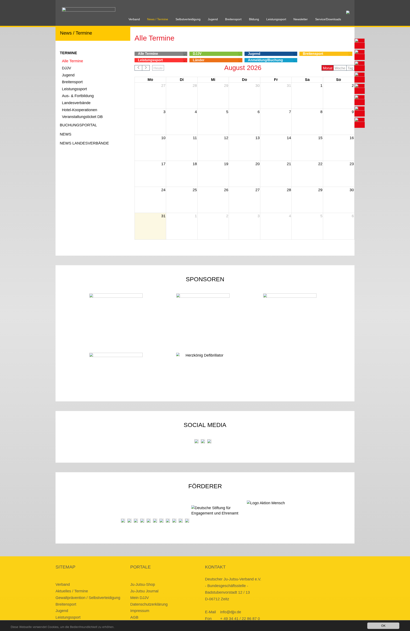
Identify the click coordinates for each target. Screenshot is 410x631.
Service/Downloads (328, 19)
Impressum (139, 611)
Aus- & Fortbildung (78, 96)
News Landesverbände (84, 143)
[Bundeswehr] (181, 521)
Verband (134, 19)
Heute (158, 68)
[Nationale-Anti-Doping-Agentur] (168, 521)
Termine (68, 53)
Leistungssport (276, 19)
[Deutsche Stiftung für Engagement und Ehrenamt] (218, 514)
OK (383, 625)
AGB (134, 617)
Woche (340, 68)
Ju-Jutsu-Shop (142, 584)
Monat (327, 68)
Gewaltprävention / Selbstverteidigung (88, 598)
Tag (350, 68)
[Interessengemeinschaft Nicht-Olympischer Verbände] (161, 521)
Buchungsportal (78, 125)
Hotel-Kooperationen (79, 110)
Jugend (213, 19)
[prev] (138, 68)
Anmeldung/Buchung (265, 60)
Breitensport (233, 19)
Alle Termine (72, 61)
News (65, 134)
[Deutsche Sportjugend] (155, 521)
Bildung (254, 19)
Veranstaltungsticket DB (82, 117)
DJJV (66, 68)
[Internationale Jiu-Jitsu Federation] (123, 521)
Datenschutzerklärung (149, 604)
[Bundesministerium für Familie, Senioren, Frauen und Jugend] (136, 521)
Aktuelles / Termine (72, 591)
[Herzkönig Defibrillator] (203, 359)
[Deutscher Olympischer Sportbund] (148, 521)
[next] (146, 68)
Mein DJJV (139, 598)
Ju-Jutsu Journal (144, 591)
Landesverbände (76, 103)
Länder (198, 60)
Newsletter (300, 19)
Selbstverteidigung (188, 19)
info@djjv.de (230, 612)
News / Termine (157, 19)
